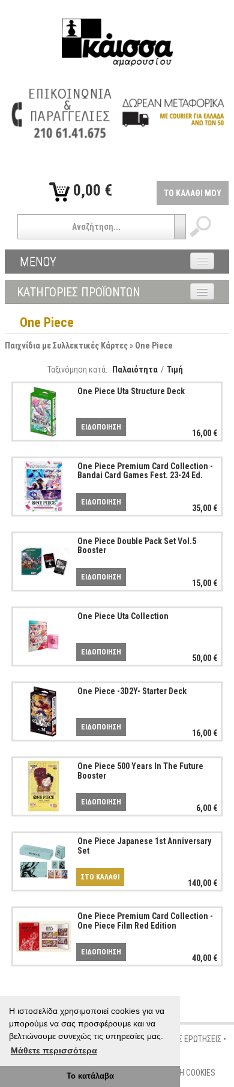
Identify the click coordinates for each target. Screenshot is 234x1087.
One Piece (154, 345)
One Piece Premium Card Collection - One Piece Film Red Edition (145, 920)
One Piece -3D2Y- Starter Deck (132, 691)
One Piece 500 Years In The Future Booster (140, 770)
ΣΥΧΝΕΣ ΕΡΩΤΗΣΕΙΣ (188, 1039)
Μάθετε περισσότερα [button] (54, 1050)
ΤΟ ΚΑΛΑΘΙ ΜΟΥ (192, 193)
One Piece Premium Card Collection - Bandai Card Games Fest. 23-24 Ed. (145, 470)
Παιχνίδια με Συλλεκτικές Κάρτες (66, 345)
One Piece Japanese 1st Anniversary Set (144, 845)
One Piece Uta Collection (123, 616)
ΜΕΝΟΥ (38, 261)
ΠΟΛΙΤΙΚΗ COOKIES (184, 1072)
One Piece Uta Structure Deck (131, 391)
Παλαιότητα (135, 369)
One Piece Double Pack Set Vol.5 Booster (136, 545)
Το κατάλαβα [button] (90, 1076)
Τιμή (175, 369)
